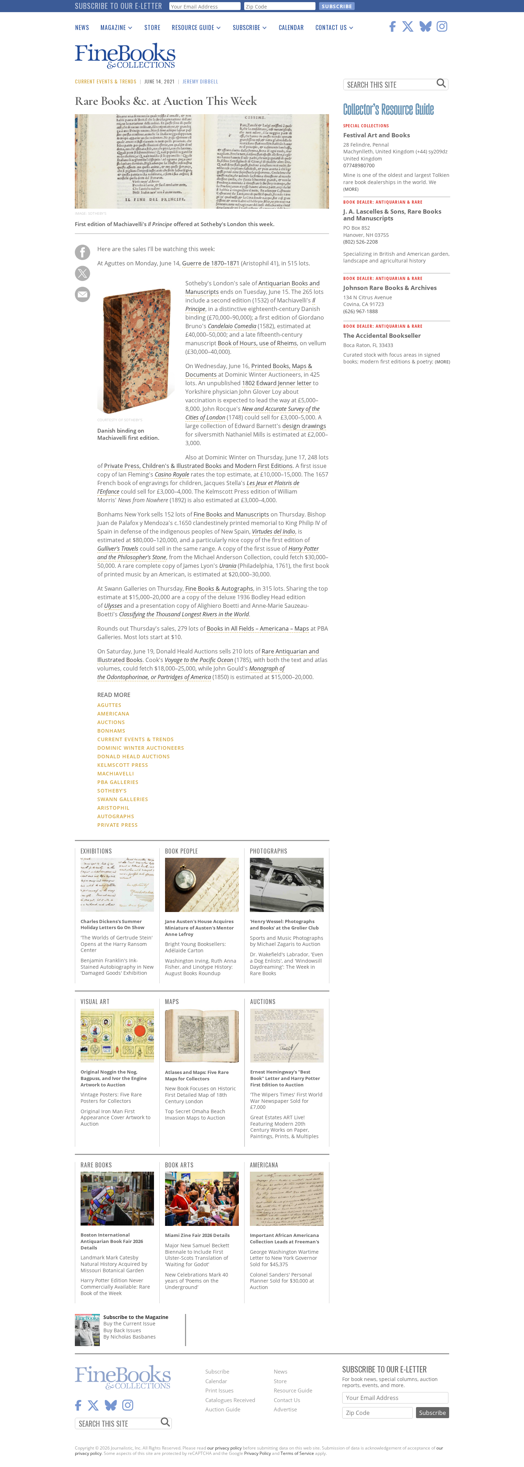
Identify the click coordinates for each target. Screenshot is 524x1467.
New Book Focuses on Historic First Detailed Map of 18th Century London (200, 1094)
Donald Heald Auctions (133, 756)
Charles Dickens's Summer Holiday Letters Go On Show (112, 924)
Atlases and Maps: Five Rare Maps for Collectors (197, 1075)
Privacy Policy (257, 1453)
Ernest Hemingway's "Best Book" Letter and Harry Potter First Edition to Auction (285, 1078)
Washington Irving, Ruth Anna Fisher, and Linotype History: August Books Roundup (200, 967)
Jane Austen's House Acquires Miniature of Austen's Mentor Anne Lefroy (199, 927)
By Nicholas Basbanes (129, 1336)
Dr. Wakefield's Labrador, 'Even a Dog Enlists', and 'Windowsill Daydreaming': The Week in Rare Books (286, 964)
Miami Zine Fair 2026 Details (197, 1235)
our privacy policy (224, 1448)
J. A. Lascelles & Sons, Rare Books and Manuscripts (392, 215)
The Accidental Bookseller (382, 335)
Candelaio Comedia (232, 326)
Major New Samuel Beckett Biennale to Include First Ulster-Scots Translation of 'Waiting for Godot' (197, 1255)
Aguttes (109, 705)
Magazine (110, 29)
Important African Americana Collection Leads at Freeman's (284, 1238)
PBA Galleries (118, 782)
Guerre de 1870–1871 (211, 263)
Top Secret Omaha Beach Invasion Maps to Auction (195, 1114)
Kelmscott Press (122, 764)
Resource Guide (190, 29)
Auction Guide (222, 1409)
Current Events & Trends (106, 81)
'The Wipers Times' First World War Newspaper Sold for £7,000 (286, 1100)
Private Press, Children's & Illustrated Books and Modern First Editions (198, 466)
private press (117, 824)
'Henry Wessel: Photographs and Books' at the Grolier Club (284, 924)
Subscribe (243, 29)
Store (152, 27)
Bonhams (111, 730)
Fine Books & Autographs (219, 588)
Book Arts (179, 1165)
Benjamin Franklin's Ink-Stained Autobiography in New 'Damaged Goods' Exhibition (117, 966)
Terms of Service (297, 1453)
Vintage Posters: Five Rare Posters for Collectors (111, 1097)
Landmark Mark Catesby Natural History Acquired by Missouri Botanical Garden (114, 1263)
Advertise (285, 1409)
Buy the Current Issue (129, 1323)
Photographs (268, 851)
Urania (227, 566)
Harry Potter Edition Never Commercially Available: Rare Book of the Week (115, 1286)
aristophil (113, 807)
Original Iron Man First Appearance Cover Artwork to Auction (115, 1117)
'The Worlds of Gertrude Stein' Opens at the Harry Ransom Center (117, 943)
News (82, 27)
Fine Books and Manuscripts (231, 514)
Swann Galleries (122, 799)
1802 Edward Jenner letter (277, 383)
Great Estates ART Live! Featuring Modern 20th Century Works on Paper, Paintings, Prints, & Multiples (284, 1127)
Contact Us (328, 29)
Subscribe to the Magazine (135, 1317)
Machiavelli (115, 773)
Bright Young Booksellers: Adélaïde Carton (195, 947)
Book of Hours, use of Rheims (257, 343)
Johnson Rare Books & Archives (390, 288)
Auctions (111, 722)
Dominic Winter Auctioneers (140, 747)
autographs (115, 816)
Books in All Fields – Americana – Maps (258, 628)
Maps (172, 1001)
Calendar (291, 27)
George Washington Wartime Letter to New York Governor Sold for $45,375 (284, 1258)
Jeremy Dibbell (201, 81)
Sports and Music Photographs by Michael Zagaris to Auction (286, 941)
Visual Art (95, 1001)
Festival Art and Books (376, 135)
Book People (181, 851)
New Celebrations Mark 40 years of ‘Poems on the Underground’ (196, 1280)
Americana (113, 713)
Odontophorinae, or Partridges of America (159, 677)
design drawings (304, 426)
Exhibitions (96, 851)
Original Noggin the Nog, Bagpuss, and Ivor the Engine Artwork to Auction (114, 1078)
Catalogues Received (230, 1400)
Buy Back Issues (122, 1330)
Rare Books (96, 1165)
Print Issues (219, 1390)
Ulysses (113, 606)
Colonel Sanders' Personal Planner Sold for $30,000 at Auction (282, 1280)
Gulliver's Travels (117, 548)
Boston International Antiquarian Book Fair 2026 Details (112, 1241)
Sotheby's (112, 790)
